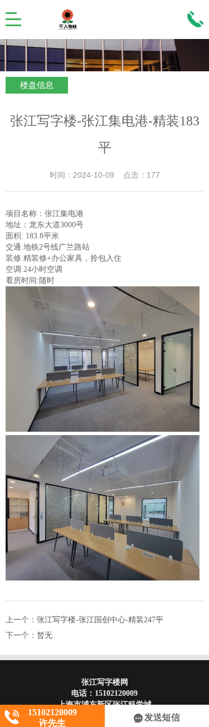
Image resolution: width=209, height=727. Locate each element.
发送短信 (162, 717)
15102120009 (116, 693)
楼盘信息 (37, 85)
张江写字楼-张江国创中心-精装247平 (100, 620)
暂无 (44, 635)
